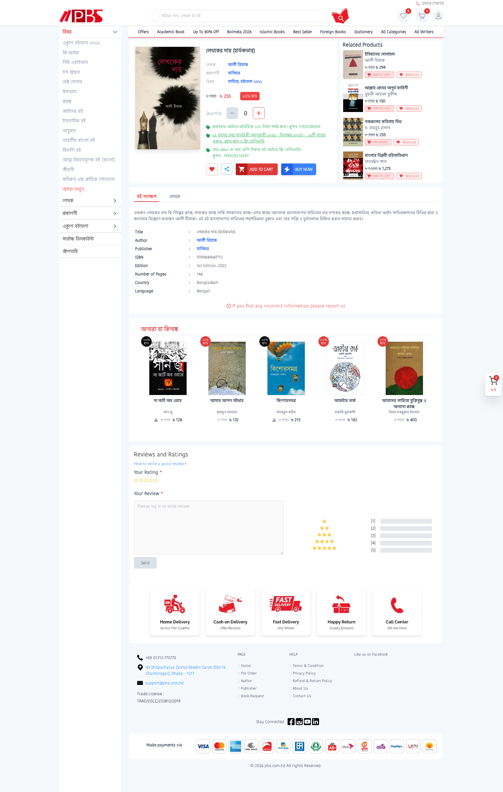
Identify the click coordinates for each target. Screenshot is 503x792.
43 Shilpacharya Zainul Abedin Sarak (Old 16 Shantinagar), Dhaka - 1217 (186, 670)
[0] (403, 17)
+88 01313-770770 (160, 658)
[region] (90, 142)
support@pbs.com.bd (164, 683)
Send (145, 563)
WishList (412, 74)
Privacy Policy (302, 673)
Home (244, 665)
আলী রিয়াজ (238, 64)
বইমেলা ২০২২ (251, 81)
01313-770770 (433, 3)
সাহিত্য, (234, 81)
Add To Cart (227, 431)
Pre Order (247, 673)
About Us (298, 688)
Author (245, 681)
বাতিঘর (234, 73)
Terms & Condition (306, 665)
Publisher (247, 688)
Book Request (251, 696)
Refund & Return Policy (310, 681)
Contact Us (300, 696)
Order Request (168, 431)
